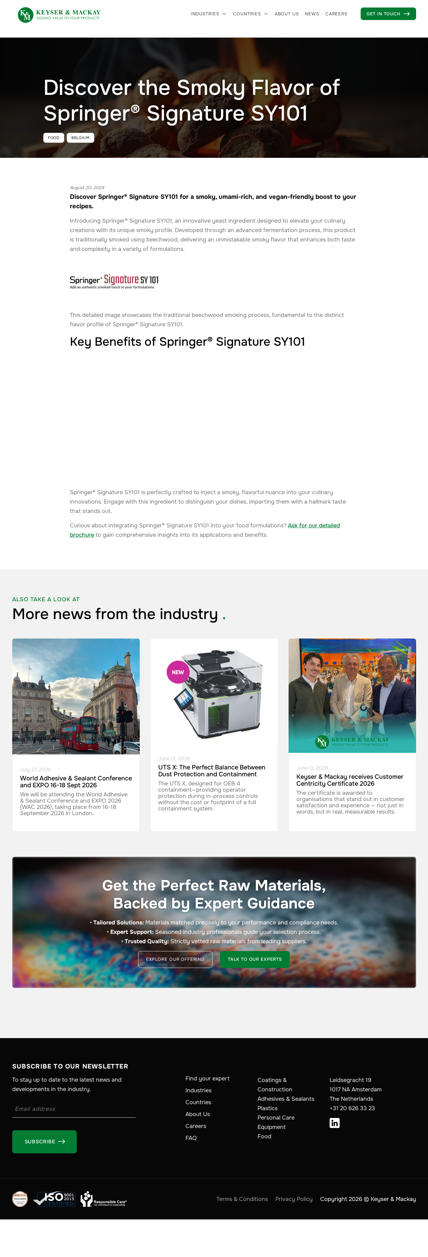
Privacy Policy (294, 1199)
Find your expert (207, 1078)
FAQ (191, 1138)
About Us (197, 1114)
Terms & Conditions (242, 1199)
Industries (205, 13)
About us (287, 14)
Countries (247, 13)
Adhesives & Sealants (286, 1098)
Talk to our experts (255, 959)
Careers (336, 14)
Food (264, 1136)
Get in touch (388, 14)
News (312, 14)
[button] (209, 14)
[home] (59, 14)
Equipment (272, 1127)
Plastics (268, 1108)
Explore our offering (175, 959)
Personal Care (276, 1117)
